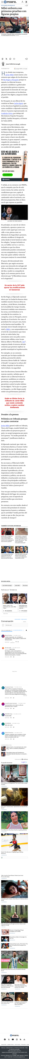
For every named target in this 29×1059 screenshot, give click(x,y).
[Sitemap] (24, 1039)
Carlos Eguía (18, 103)
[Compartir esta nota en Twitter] (6, 59)
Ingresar (22, 1)
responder (7, 642)
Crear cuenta (24, 619)
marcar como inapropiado (24, 657)
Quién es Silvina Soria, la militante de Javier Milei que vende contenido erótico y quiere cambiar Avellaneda (14, 402)
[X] (9, 1039)
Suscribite (8, 175)
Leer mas (25, 695)
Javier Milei (10, 75)
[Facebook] (5, 1040)
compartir (21, 642)
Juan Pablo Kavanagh (13, 64)
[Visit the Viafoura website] (24, 759)
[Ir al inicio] (10, 2)
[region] (14, 689)
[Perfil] (14, 1036)
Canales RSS (3, 1044)
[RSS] (20, 1039)
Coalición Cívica (7, 113)
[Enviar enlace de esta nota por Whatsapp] (10, 59)
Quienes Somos (10, 1044)
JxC (24, 342)
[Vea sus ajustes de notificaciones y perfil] (26, 1)
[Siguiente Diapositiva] (27, 602)
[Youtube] (13, 1039)
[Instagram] (17, 1039)
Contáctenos (17, 1044)
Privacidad (23, 1044)
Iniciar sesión (17, 619)
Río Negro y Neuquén (11, 80)
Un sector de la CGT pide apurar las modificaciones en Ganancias (14, 287)
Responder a (10, 649)
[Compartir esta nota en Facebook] (2, 59)
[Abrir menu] (2, 2)
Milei (8, 329)
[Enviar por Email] (14, 59)
